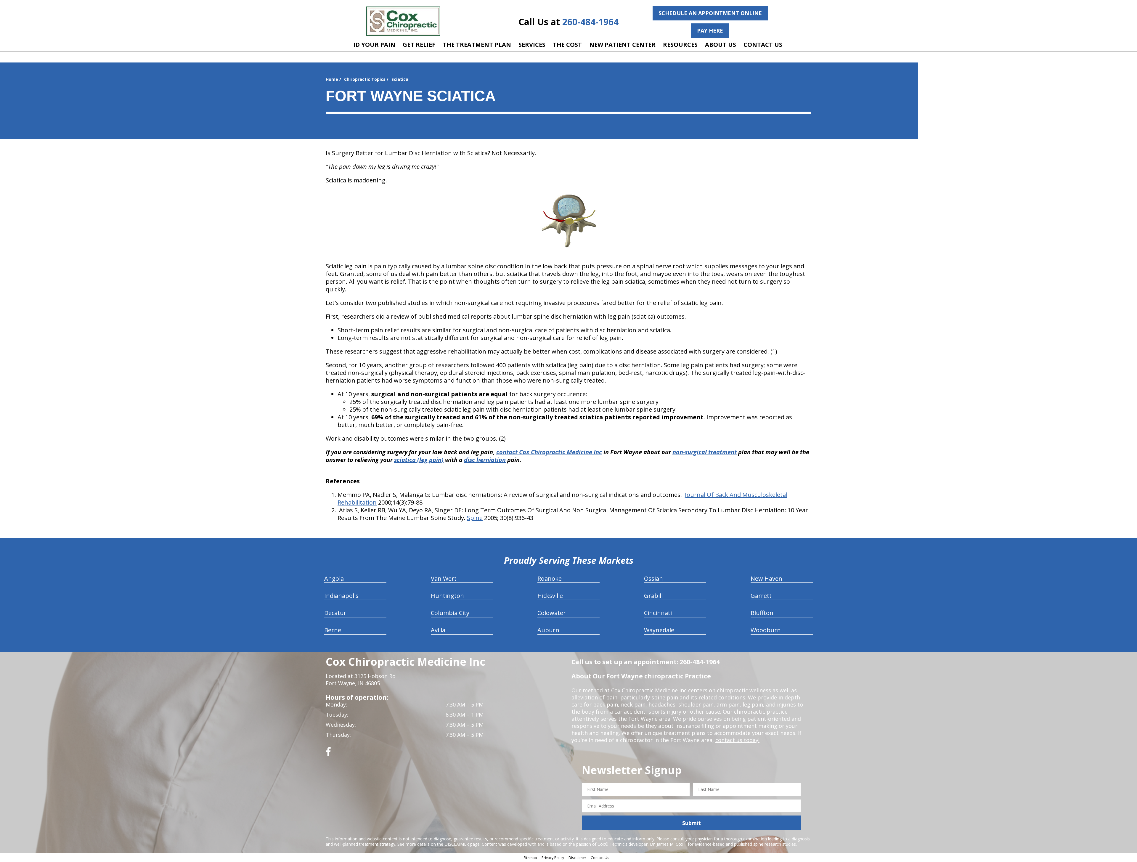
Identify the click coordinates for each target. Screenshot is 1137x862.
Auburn (548, 630)
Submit (691, 822)
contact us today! (737, 740)
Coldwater (551, 613)
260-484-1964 (590, 22)
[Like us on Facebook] (328, 754)
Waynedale (659, 630)
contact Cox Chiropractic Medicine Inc (549, 452)
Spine (475, 518)
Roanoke (549, 578)
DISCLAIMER (456, 844)
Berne (332, 630)
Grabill (653, 596)
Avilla (438, 630)
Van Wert (444, 578)
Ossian (653, 578)
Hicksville (550, 596)
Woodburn (766, 630)
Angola (334, 578)
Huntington (447, 596)
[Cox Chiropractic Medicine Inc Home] (403, 21)
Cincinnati (658, 613)
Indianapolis (341, 596)
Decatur (335, 613)
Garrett (761, 596)
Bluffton (762, 613)
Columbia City (450, 613)
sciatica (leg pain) (419, 460)
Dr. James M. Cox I (667, 844)
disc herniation (485, 460)
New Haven (766, 578)
